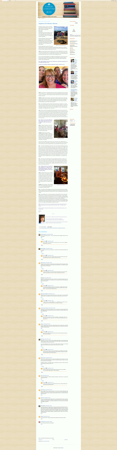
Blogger (62, 447)
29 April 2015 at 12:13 (51, 293)
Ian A (41, 375)
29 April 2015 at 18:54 (47, 397)
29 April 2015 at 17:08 (50, 300)
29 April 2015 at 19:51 (48, 405)
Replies (43, 239)
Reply (41, 237)
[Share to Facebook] (50, 226)
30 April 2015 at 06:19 (49, 421)
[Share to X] (49, 226)
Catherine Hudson (43, 234)
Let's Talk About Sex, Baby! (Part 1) (76, 81)
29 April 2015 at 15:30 (49, 357)
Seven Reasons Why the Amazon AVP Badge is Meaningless (74, 90)
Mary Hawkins (43, 405)
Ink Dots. (60, 222)
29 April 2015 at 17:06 (50, 270)
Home (39, 18)
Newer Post (40, 439)
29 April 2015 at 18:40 (49, 389)
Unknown (42, 397)
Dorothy (44, 241)
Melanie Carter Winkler (44, 293)
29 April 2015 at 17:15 (50, 382)
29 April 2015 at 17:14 (50, 368)
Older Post (66, 439)
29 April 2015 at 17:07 (50, 285)
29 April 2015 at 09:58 (48, 277)
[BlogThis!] (48, 226)
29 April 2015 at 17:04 (50, 255)
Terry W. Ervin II (43, 421)
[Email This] (47, 226)
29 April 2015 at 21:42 (46, 416)
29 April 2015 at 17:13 (50, 349)
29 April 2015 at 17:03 (50, 241)
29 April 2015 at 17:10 (50, 315)
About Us (43, 18)
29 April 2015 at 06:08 (50, 234)
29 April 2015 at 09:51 (49, 262)
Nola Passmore (43, 262)
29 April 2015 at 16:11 (46, 375)
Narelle (42, 416)
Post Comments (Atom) (46, 441)
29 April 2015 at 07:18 (49, 248)
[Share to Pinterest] (51, 226)
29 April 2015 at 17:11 (50, 331)
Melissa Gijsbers (43, 248)
